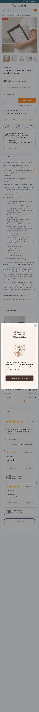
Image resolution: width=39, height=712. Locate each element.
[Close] (35, 325)
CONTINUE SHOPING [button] (19, 378)
